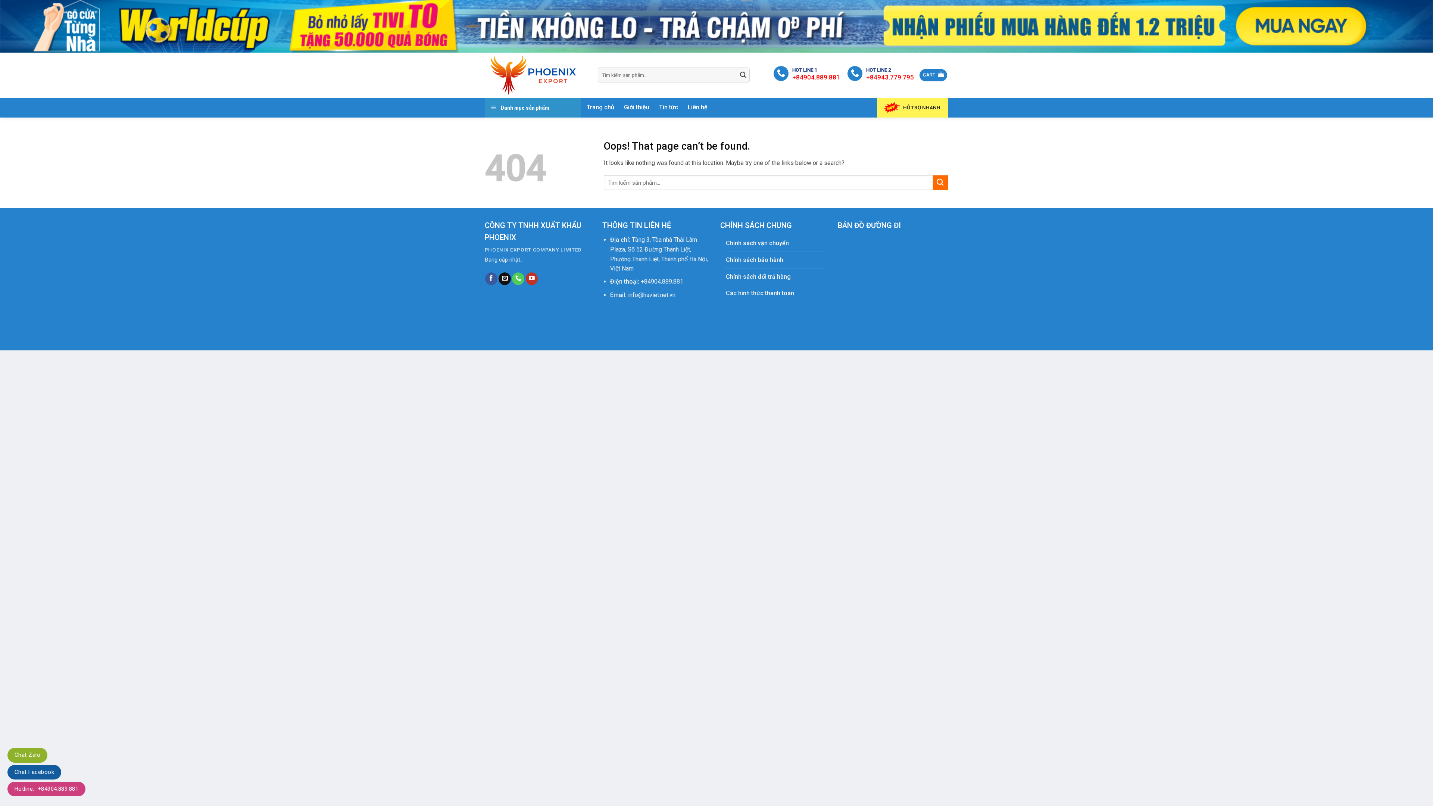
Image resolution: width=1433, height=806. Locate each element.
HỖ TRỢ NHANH (921, 107)
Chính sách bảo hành (754, 259)
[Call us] (518, 278)
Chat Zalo (27, 755)
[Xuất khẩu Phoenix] (536, 75)
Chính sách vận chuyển (757, 243)
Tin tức (668, 107)
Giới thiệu (636, 107)
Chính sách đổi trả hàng (758, 276)
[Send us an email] (505, 278)
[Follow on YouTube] (532, 278)
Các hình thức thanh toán (760, 293)
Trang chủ (600, 107)
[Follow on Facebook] (491, 278)
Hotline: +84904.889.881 (46, 788)
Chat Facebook (34, 772)
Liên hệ (698, 107)
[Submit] (743, 75)
